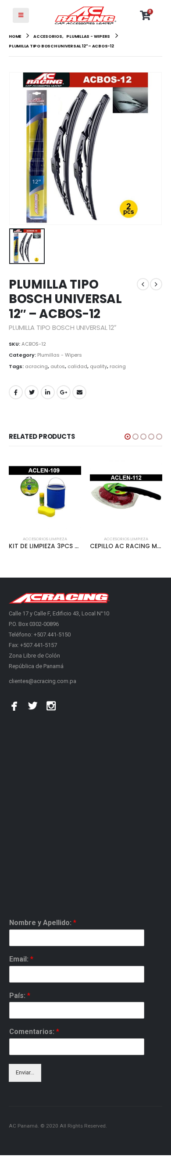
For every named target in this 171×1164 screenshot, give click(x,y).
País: (19, 995)
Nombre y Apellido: (42, 922)
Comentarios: (34, 1031)
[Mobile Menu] (21, 15)
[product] (45, 493)
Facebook (16, 392)
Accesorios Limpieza (45, 539)
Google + (64, 392)
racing (118, 366)
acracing (36, 366)
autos (57, 366)
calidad (77, 366)
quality (98, 366)
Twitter (32, 392)
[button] (128, 436)
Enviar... (25, 1072)
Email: (21, 959)
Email (79, 392)
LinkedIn (48, 392)
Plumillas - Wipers (59, 354)
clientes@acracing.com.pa (42, 681)
